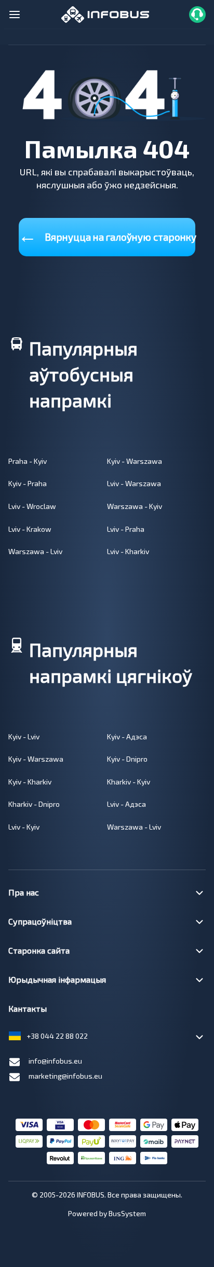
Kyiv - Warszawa (134, 461)
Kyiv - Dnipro (127, 758)
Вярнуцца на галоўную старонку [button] (107, 235)
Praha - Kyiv (27, 461)
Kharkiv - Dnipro (34, 804)
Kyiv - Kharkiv (29, 781)
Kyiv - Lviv (23, 736)
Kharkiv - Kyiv (128, 781)
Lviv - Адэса (126, 804)
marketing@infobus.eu (65, 1075)
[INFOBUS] (105, 13)
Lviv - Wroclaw (32, 506)
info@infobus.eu (55, 1060)
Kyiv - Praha (27, 483)
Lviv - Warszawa (134, 483)
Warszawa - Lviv (35, 551)
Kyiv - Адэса (127, 736)
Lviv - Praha (125, 529)
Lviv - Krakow (29, 529)
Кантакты (27, 1008)
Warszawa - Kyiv (134, 506)
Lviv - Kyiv (23, 826)
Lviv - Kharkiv (128, 551)
